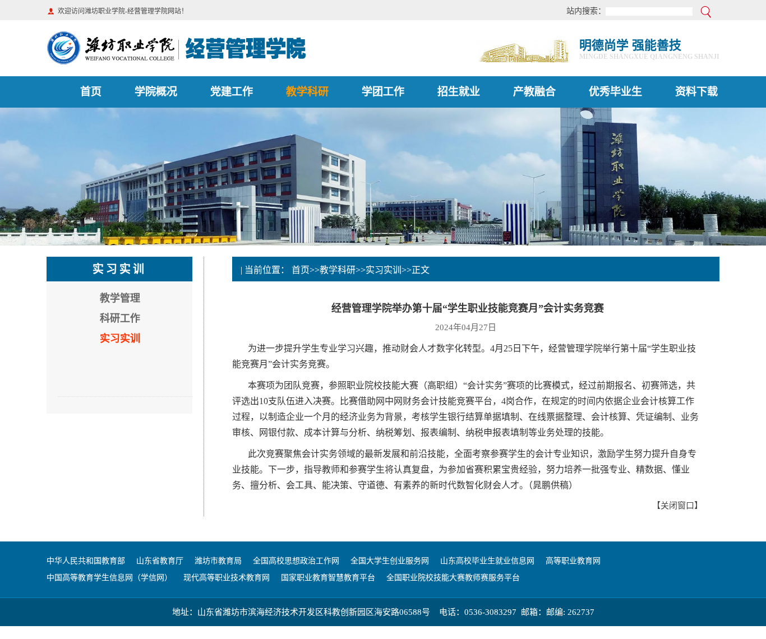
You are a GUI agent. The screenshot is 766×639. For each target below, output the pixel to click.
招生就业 (458, 92)
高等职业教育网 (573, 561)
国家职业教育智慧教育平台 (328, 577)
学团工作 (383, 92)
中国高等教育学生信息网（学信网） (109, 577)
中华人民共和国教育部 (86, 561)
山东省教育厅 (159, 561)
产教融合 (534, 92)
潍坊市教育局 (218, 561)
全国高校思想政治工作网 (296, 561)
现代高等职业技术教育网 (226, 577)
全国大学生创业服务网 (389, 561)
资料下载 (696, 92)
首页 (90, 92)
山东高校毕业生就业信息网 (487, 561)
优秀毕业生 (615, 92)
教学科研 (307, 92)
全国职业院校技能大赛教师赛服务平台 (453, 577)
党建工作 (231, 92)
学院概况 (156, 92)
